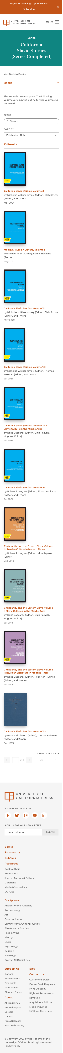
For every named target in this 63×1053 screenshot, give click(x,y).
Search (8, 115)
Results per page (48, 753)
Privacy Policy (12, 1045)
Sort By (9, 129)
